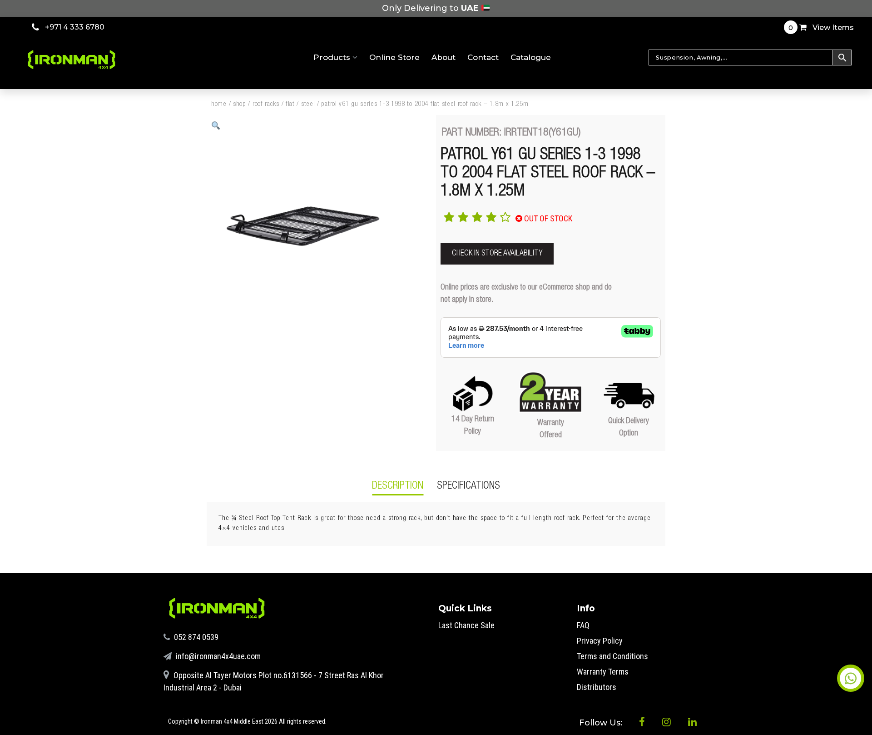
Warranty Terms (603, 671)
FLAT (290, 104)
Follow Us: (601, 723)
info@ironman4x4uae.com (217, 656)
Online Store (394, 57)
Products (332, 57)
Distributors (596, 687)
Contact (483, 57)
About (443, 57)
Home (219, 104)
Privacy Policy (600, 640)
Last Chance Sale (466, 625)
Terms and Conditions (612, 656)
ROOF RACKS (266, 104)
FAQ (583, 625)
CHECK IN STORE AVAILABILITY (497, 254)
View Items (821, 27)
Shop (239, 104)
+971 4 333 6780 (74, 27)
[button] (216, 125)
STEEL (308, 104)
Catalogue (530, 57)
